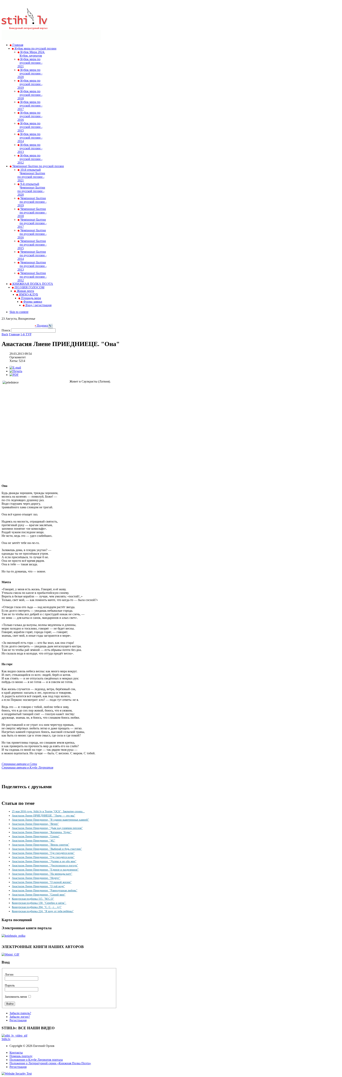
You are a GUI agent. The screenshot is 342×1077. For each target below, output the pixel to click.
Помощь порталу (21, 1056)
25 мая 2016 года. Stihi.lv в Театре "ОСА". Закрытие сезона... (48, 811)
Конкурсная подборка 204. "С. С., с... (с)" (37, 907)
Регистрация (18, 1020)
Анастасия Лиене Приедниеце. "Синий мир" (39, 894)
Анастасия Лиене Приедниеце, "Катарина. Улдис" (42, 832)
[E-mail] (15, 367)
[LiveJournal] (50, 327)
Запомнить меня (16, 996)
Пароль (10, 985)
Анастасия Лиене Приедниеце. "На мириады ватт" (42, 873)
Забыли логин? (20, 1016)
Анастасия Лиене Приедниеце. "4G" (33, 840)
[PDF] (14, 374)
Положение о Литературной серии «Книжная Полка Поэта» (50, 1063)
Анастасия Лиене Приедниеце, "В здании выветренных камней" (50, 819)
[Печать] (16, 371)
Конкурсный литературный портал (28, 28)
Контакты (16, 1052)
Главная (14, 334)
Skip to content (19, 312)
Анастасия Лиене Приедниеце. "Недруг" (36, 878)
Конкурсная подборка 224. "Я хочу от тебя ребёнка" (43, 911)
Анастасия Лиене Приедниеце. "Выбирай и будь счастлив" (47, 848)
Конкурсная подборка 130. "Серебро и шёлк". (39, 902)
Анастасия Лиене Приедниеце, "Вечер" (35, 823)
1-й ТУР (25, 334)
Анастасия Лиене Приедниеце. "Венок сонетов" (40, 844)
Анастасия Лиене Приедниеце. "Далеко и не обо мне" (44, 861)
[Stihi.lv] (25, 23)
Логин (9, 974)
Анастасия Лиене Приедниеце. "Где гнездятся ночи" (43, 853)
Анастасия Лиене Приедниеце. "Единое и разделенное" (45, 869)
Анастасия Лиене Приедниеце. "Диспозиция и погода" (45, 865)
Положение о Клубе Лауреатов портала (36, 1059)
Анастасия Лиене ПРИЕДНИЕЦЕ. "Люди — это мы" (43, 815)
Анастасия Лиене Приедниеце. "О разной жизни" (42, 882)
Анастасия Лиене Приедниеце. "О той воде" (38, 886)
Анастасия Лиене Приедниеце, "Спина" (36, 836)
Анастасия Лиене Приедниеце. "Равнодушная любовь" (44, 890)
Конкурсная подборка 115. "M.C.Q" (33, 898)
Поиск (6, 330)
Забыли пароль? (20, 1013)
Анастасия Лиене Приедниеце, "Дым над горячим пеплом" (47, 828)
